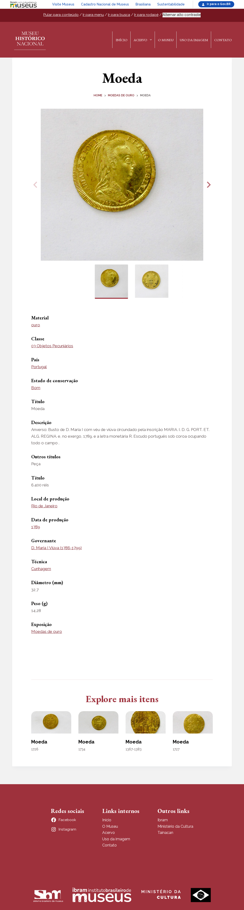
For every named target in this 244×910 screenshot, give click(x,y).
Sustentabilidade (171, 4)
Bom (35, 387)
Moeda (39, 742)
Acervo (140, 40)
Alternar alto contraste (182, 15)
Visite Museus (63, 4)
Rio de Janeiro (44, 506)
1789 (35, 526)
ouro (35, 325)
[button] (208, 185)
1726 (34, 749)
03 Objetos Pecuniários (52, 345)
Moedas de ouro (46, 631)
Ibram (163, 820)
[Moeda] (51, 722)
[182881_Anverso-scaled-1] (122, 185)
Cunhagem (41, 568)
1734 (81, 749)
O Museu (165, 40)
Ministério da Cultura (175, 826)
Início (121, 40)
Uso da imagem (116, 839)
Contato (223, 40)
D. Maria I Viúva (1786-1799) (56, 547)
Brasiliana (143, 4)
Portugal (39, 366)
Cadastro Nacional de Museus (105, 4)
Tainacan (165, 832)
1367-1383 (134, 749)
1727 (176, 749)
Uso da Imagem (194, 40)
